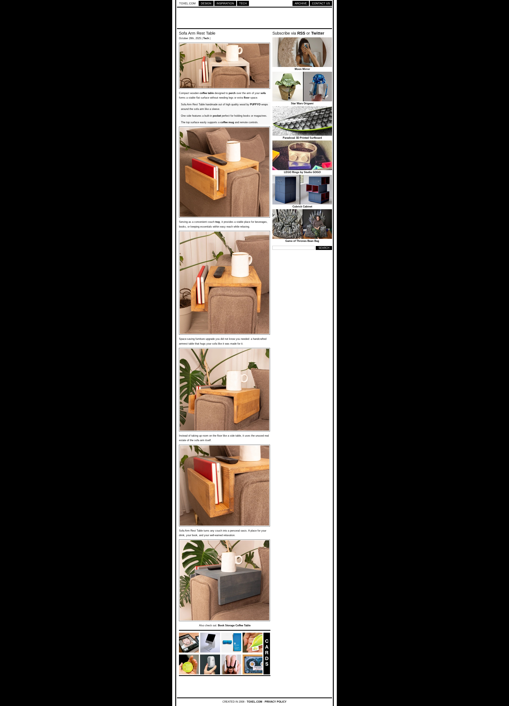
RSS (301, 33)
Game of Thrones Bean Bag (302, 240)
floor (247, 97)
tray (217, 221)
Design (206, 3)
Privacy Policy (276, 701)
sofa (263, 93)
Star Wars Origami (302, 103)
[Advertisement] (254, 18)
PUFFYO (255, 104)
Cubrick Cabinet (302, 206)
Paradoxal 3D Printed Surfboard (302, 137)
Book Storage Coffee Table (234, 625)
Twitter (317, 33)
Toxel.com (187, 3)
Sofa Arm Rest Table (197, 33)
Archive (301, 3)
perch (232, 93)
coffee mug (227, 122)
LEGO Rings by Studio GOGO (302, 172)
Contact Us (321, 3)
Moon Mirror (302, 69)
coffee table (207, 93)
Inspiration (225, 3)
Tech (243, 3)
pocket (217, 115)
